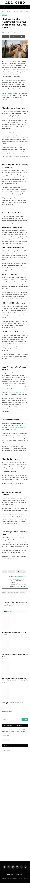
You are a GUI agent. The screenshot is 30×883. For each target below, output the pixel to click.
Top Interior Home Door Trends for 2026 (14, 632)
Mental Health (15, 7)
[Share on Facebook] (5, 36)
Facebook (12, 571)
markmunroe (6, 31)
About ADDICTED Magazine (11, 872)
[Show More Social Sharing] (26, 36)
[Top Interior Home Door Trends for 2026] (15, 623)
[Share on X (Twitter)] (13, 36)
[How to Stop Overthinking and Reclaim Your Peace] (15, 645)
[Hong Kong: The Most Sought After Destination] (15, 692)
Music (24, 7)
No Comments (10, 32)
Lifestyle (5, 7)
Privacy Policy (18, 874)
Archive (22, 872)
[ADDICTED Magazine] (15, 2)
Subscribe (6, 739)
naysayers (23, 592)
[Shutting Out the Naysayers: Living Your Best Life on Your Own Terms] (15, 49)
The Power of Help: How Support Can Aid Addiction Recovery (8, 604)
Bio (5, 571)
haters (4, 592)
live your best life (7, 95)
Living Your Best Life (13, 592)
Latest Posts (21, 571)
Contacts (10, 874)
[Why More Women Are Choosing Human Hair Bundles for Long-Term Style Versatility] (15, 668)
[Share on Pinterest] (21, 36)
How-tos (4, 15)
